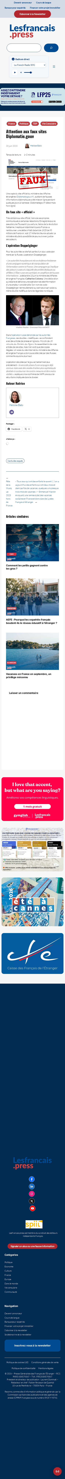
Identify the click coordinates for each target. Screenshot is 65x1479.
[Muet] (21, 72)
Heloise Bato (36, 145)
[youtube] (32, 1208)
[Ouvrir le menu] (54, 66)
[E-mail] (11, 412)
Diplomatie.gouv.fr (25, 196)
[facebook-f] (32, 1179)
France (11, 123)
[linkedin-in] (32, 1186)
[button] (57, 1471)
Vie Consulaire (49, 123)
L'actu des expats (15, 461)
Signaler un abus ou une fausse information (32, 1246)
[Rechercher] (51, 48)
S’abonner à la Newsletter (33, 13)
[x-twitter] (32, 1201)
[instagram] (32, 1194)
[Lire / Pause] (15, 72)
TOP (35, 123)
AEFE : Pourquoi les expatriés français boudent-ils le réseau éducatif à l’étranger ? (31, 621)
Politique (24, 123)
